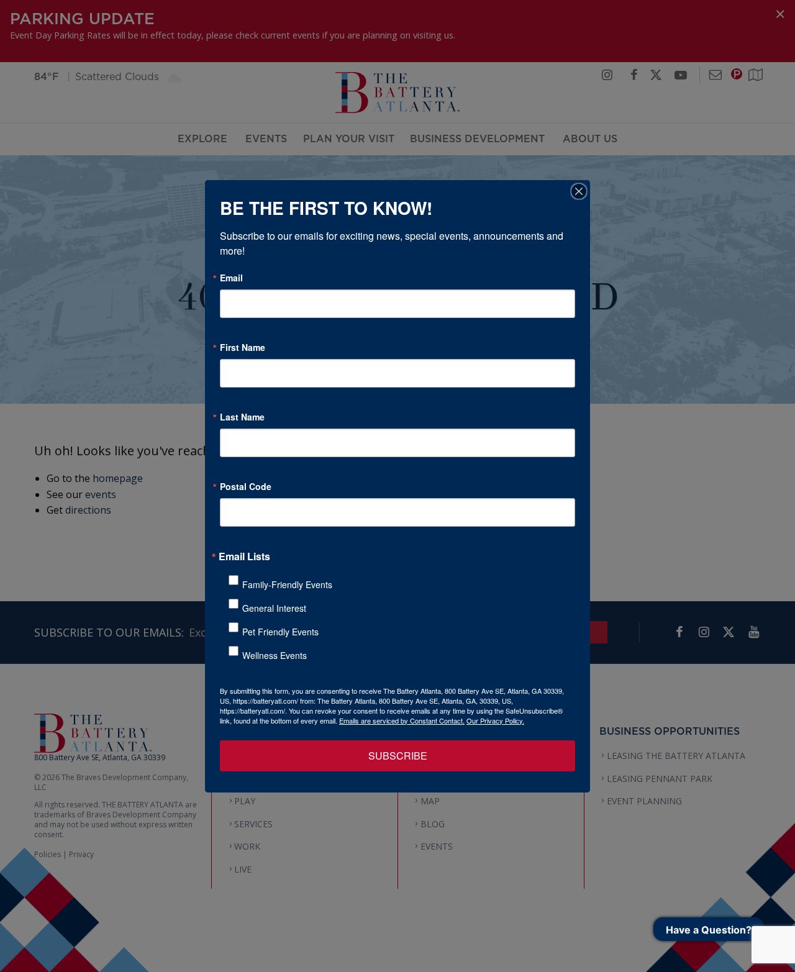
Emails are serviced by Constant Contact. (402, 720)
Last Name (242, 416)
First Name (242, 347)
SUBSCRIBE (397, 755)
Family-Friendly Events (287, 584)
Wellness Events (274, 655)
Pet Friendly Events (280, 631)
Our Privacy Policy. (495, 720)
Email (231, 277)
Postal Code (245, 486)
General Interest (274, 608)
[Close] (578, 191)
